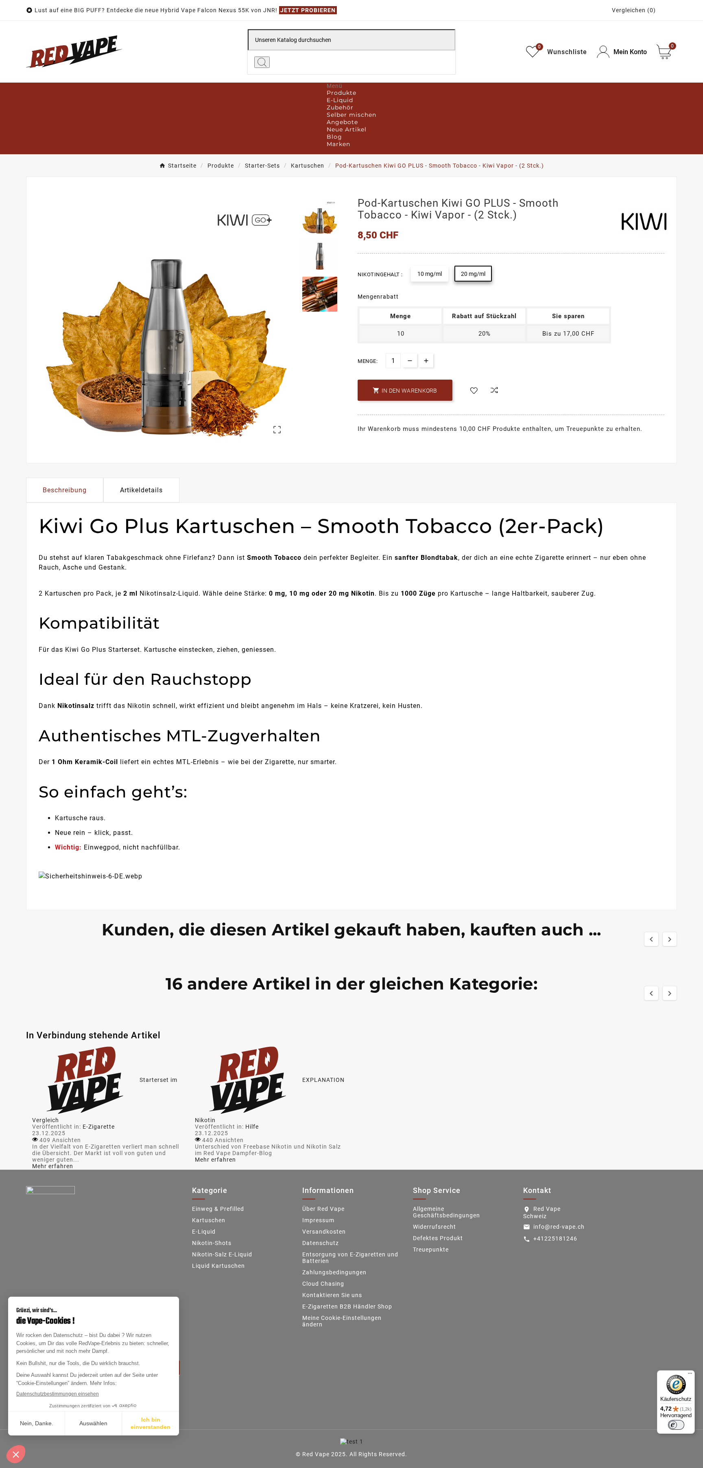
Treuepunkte (431, 1249)
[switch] (676, 1425)
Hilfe (252, 1126)
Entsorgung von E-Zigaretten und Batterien (350, 1257)
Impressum (318, 1220)
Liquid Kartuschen (218, 1266)
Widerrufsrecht (434, 1226)
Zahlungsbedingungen (334, 1272)
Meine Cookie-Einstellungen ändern (342, 1321)
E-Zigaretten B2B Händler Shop (347, 1306)
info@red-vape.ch (559, 1226)
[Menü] (690, 1375)
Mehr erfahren (52, 1166)
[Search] (262, 62)
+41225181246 (555, 1238)
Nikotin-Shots (211, 1243)
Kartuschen (208, 1220)
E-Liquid (204, 1231)
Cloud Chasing (323, 1283)
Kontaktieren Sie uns (332, 1295)
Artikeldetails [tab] (141, 490)
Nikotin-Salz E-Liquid (222, 1254)
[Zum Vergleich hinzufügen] (494, 390)
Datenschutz (320, 1243)
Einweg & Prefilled (218, 1209)
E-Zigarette (99, 1126)
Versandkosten (324, 1231)
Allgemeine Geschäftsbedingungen (446, 1212)
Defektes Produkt (438, 1238)
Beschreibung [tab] (65, 490)
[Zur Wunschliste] (474, 391)
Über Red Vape (323, 1209)
